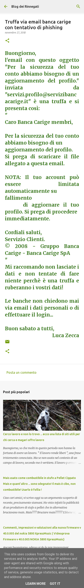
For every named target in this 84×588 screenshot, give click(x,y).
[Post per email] (7, 343)
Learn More (35, 584)
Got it (55, 584)
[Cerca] (78, 6)
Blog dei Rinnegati (25, 6)
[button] (7, 41)
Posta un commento (21, 372)
